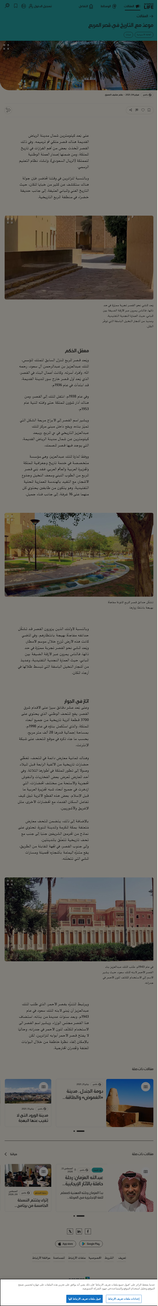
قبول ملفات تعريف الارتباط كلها (84, 1298)
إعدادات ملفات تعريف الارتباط (124, 1298)
